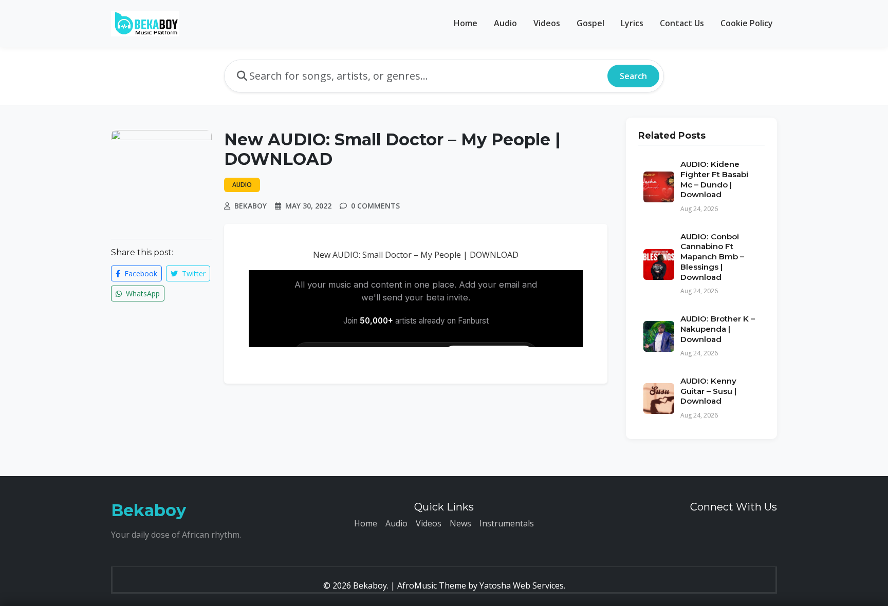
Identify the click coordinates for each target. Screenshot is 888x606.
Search (633, 76)
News (460, 523)
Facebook (139, 273)
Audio (505, 23)
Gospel (590, 23)
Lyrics (632, 23)
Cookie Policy (746, 23)
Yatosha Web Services (521, 585)
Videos (546, 23)
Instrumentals (506, 523)
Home (465, 23)
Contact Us (682, 23)
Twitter (193, 273)
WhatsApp (142, 293)
